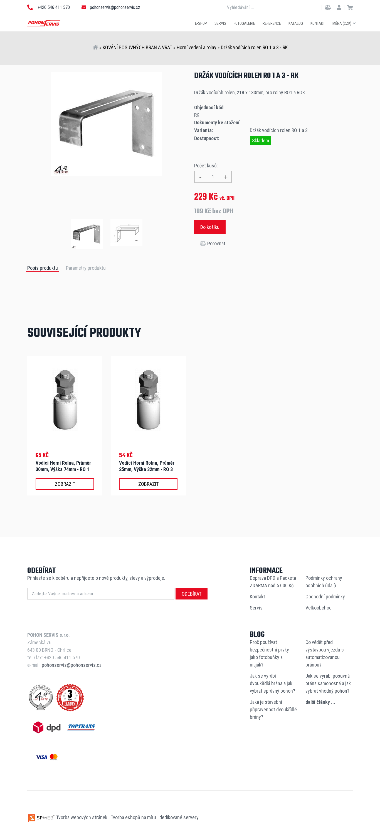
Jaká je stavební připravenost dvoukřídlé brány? (273, 709)
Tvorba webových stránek (81, 817)
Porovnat (215, 243)
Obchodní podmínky (325, 596)
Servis (220, 23)
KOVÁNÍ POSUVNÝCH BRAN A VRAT (137, 47)
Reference (272, 23)
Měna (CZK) (341, 23)
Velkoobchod (318, 608)
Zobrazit (65, 484)
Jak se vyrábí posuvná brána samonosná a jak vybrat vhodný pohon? (328, 683)
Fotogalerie (244, 23)
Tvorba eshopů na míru (134, 817)
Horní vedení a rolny (196, 47)
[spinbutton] (213, 176)
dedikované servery (179, 817)
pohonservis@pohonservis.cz (115, 7)
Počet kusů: (206, 166)
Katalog (295, 23)
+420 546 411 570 (53, 7)
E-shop (201, 23)
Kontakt (317, 23)
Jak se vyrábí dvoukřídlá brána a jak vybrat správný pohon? (272, 683)
